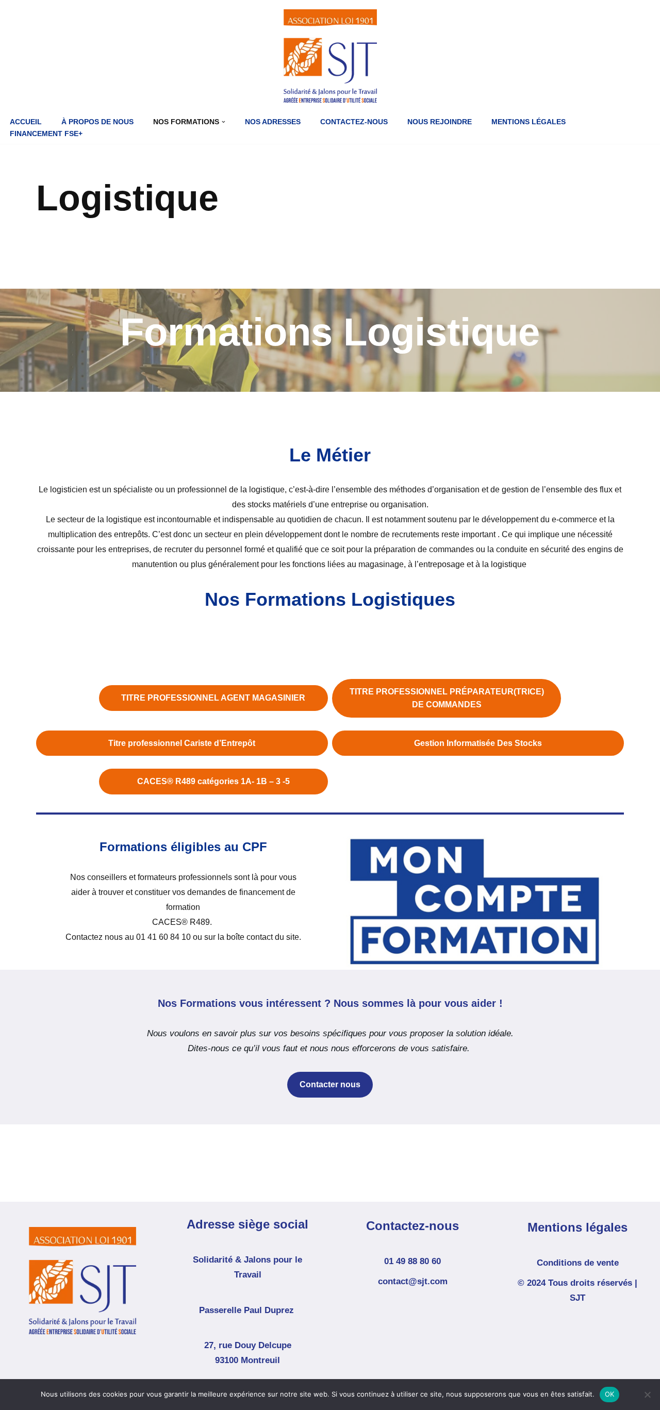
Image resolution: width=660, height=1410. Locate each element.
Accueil (26, 122)
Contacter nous (330, 1084)
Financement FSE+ (46, 134)
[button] (223, 122)
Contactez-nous (354, 122)
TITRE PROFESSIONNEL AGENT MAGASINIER (213, 697)
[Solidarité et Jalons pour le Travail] (330, 56)
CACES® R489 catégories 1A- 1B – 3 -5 (213, 781)
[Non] (647, 1394)
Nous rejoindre (439, 122)
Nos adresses (273, 122)
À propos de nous (97, 122)
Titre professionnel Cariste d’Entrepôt (181, 743)
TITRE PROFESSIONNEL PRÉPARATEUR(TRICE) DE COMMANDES (447, 698)
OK (610, 1394)
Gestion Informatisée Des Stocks (478, 743)
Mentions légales (528, 122)
